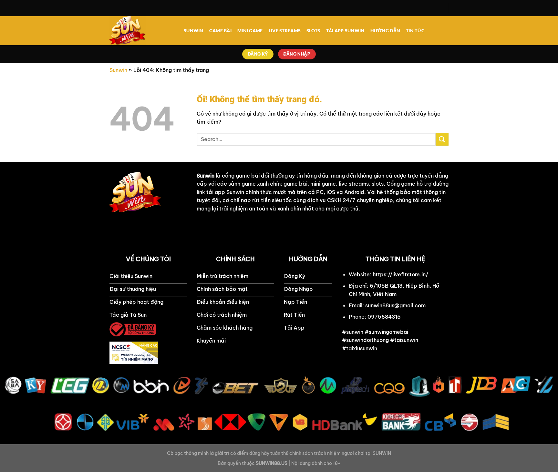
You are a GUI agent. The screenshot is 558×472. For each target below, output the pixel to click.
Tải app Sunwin (345, 30)
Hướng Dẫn (385, 30)
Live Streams (285, 30)
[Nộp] (442, 139)
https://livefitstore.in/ (400, 274)
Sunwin (118, 70)
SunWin (193, 30)
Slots (313, 30)
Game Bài (220, 30)
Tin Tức (415, 30)
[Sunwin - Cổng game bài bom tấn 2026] (141, 30)
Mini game (250, 30)
